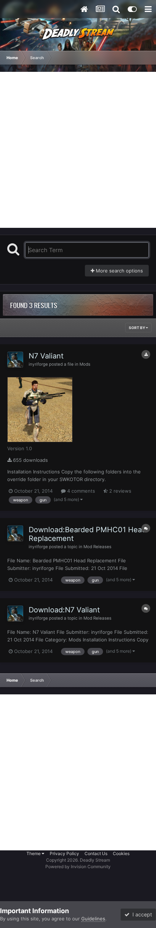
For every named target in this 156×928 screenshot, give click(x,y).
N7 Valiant (46, 356)
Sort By (137, 327)
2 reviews (119, 491)
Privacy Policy (64, 853)
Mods (84, 364)
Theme (34, 853)
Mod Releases (97, 546)
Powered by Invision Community (78, 866)
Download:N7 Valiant (64, 609)
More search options (118, 271)
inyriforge (38, 364)
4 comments (80, 491)
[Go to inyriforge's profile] (15, 359)
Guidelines (93, 918)
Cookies (121, 853)
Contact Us (96, 853)
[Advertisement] (78, 150)
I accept (141, 914)
